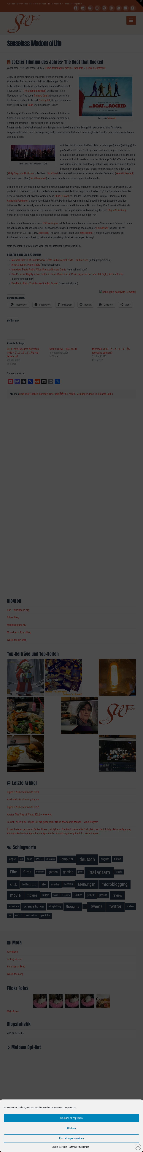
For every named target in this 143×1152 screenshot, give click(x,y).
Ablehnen (71, 1128)
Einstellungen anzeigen (71, 1138)
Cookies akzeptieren (71, 1118)
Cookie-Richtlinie (59, 1147)
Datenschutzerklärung (79, 1147)
